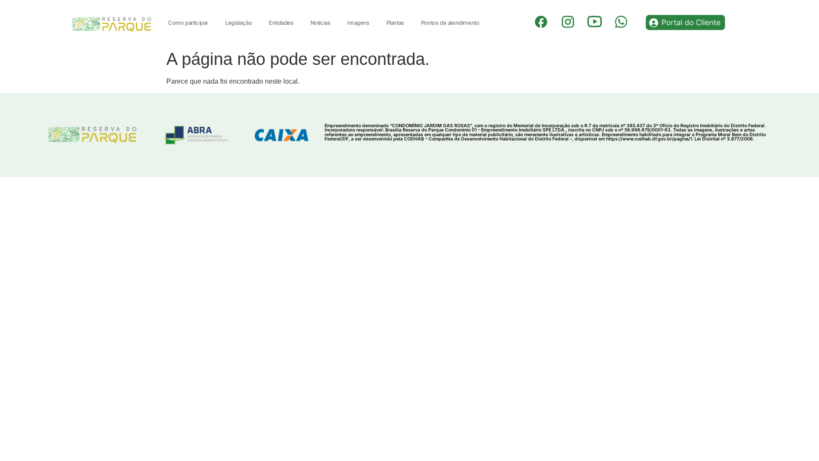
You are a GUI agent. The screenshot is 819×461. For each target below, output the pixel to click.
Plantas (395, 22)
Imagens (358, 22)
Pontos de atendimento (450, 22)
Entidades (281, 22)
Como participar (188, 22)
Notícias (321, 22)
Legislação (238, 22)
